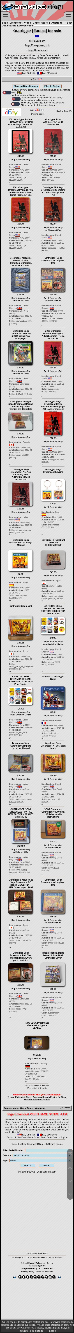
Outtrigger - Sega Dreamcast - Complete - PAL (53, 260)
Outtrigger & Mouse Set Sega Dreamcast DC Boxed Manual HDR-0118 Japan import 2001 (21, 884)
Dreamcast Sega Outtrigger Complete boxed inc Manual (20, 746)
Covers (50, 1263)
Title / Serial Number (13, 1150)
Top (60, 1108)
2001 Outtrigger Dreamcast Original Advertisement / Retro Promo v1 (53, 335)
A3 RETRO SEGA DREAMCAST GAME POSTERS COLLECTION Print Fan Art (20, 680)
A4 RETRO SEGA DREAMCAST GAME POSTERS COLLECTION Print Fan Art (53, 610)
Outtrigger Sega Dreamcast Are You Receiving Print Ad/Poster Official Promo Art (21, 474)
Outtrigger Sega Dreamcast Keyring (53, 470)
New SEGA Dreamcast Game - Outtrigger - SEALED (37, 1025)
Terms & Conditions (44, 1272)
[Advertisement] (37, 1210)
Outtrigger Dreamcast (21, 606)
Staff (23, 1269)
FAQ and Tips (28, 73)
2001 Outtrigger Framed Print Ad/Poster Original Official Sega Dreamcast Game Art (20, 123)
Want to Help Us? (33, 1269)
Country (7, 1155)
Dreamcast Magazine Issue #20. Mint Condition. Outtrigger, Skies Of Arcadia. (21, 262)
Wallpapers (40, 1263)
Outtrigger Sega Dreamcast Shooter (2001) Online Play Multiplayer (21, 335)
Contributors (48, 1269)
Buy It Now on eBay (20, 159)
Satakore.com (49, 1172)
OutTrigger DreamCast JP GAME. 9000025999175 (53, 542)
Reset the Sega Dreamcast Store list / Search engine (37, 1144)
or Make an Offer (53, 230)
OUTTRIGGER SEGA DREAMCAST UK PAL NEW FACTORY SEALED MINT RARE (20, 813)
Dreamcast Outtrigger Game (53, 677)
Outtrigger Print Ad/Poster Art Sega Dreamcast (53, 122)
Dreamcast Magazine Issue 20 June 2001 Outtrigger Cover (53, 955)
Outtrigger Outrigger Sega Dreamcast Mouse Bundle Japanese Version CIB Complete (20, 405)
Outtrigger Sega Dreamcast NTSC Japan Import (53, 746)
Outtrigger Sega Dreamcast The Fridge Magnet (20, 542)
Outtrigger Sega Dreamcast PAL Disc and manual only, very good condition (21, 957)
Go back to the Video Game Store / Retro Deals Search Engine (37, 1137)
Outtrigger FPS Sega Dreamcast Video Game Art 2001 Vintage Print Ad (53, 191)
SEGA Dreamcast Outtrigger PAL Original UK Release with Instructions (53, 813)
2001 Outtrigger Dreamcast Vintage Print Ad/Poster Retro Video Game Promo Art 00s (20, 191)
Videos (24, 1263)
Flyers (31, 1263)
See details (36, 1330)
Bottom (67, 1108)
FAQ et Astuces (49, 73)
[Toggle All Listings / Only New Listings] (7, 92)
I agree (52, 1330)
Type (5, 1160)
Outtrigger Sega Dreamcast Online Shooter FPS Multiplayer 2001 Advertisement (53, 405)
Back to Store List (64, 111)
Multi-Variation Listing (53, 644)
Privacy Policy (27, 1272)
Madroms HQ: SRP (37, 1266)
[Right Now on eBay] (11, 115)
